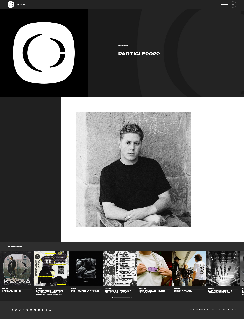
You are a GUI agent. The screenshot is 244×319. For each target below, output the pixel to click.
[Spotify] (27, 310)
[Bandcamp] (35, 310)
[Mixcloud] (31, 310)
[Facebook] (9, 310)
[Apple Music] (38, 310)
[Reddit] (46, 310)
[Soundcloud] (23, 310)
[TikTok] (19, 310)
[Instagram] (16, 310)
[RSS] (49, 310)
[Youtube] (42, 310)
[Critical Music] (11, 4)
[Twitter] (12, 310)
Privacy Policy (230, 310)
